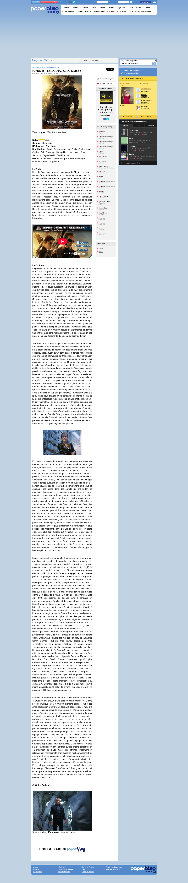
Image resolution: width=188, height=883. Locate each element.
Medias (102, 8)
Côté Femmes (69, 11)
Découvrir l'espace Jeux (132, 163)
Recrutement (37, 872)
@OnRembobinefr (51, 73)
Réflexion (151, 126)
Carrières (122, 11)
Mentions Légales (64, 872)
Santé (80, 11)
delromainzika (146, 89)
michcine (144, 106)
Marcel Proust (103, 213)
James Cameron (103, 166)
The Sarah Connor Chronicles (104, 202)
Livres (94, 8)
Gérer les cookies (88, 872)
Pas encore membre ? (132, 70)
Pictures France (61, 832)
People (147, 8)
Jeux (85, 60)
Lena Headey (103, 233)
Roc (100, 228)
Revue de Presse (88, 867)
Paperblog (45, 10)
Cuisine (88, 11)
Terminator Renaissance (56, 768)
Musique (85, 8)
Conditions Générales (65, 869)
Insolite (138, 8)
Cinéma (101, 248)
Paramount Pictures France (107, 181)
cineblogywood (146, 101)
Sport (131, 8)
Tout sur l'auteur (128, 117)
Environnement (100, 11)
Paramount (102, 218)
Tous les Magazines (144, 11)
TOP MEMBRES (142, 84)
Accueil (35, 2)
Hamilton (101, 191)
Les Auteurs (96, 60)
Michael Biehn (103, 208)
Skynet (101, 151)
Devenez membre (145, 117)
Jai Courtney (102, 161)
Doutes (101, 176)
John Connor (103, 156)
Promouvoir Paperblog (114, 867)
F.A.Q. (84, 869)
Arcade (125, 126)
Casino (138, 126)
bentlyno (144, 95)
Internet (111, 8)
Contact (36, 869)
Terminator (102, 131)
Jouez (145, 134)
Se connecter (145, 2)
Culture (101, 252)
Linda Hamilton (103, 196)
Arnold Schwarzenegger (106, 136)
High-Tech (121, 8)
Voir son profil (106, 112)
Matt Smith (102, 171)
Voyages (112, 11)
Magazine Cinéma (42, 60)
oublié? (154, 2)
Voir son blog (106, 115)
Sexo (131, 11)
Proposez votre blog (131, 73)
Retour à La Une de (53, 849)
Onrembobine (40, 73)
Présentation (62, 867)
